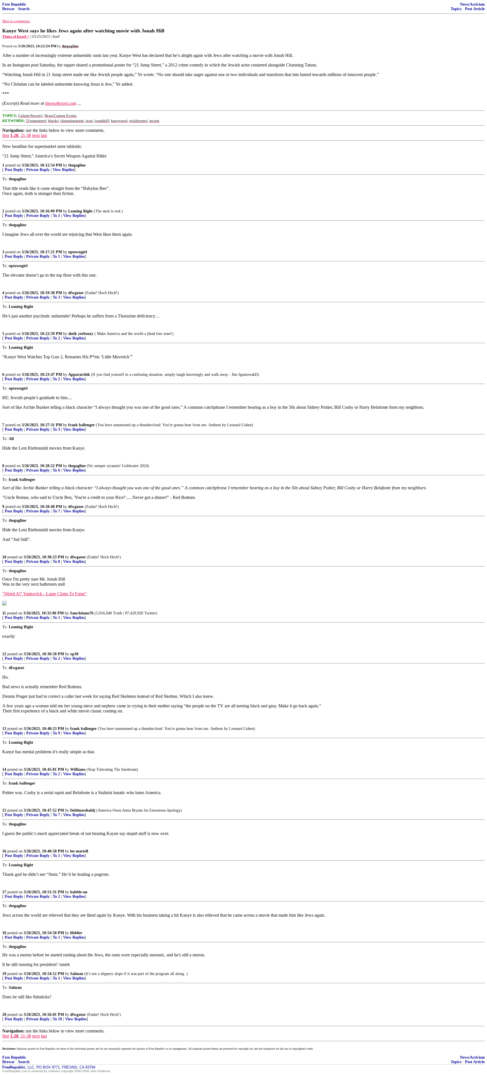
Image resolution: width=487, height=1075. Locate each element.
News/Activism (472, 4)
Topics (456, 9)
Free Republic (14, 4)
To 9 (56, 733)
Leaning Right (80, 211)
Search (24, 9)
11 (4, 613)
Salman (76, 974)
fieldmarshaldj (82, 810)
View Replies (63, 170)
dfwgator (76, 293)
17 (4, 892)
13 (4, 729)
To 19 (57, 1019)
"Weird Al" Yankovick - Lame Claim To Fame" (44, 593)
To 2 (56, 338)
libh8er (76, 933)
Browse (8, 9)
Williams (77, 769)
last (44, 135)
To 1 (56, 216)
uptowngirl (77, 252)
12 (4, 654)
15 (4, 810)
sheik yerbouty (80, 334)
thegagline (77, 165)
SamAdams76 (81, 613)
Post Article (475, 9)
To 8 (56, 561)
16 (4, 851)
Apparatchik (79, 374)
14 (4, 769)
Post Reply (14, 170)
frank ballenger (81, 425)
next (36, 135)
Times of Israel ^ (15, 36)
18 (4, 933)
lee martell (79, 851)
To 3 (56, 297)
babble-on (78, 892)
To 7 (56, 511)
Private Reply (38, 170)
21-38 (26, 135)
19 (4, 974)
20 (4, 1014)
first (5, 135)
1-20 (14, 135)
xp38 (74, 654)
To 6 (56, 470)
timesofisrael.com (60, 103)
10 (4, 557)
